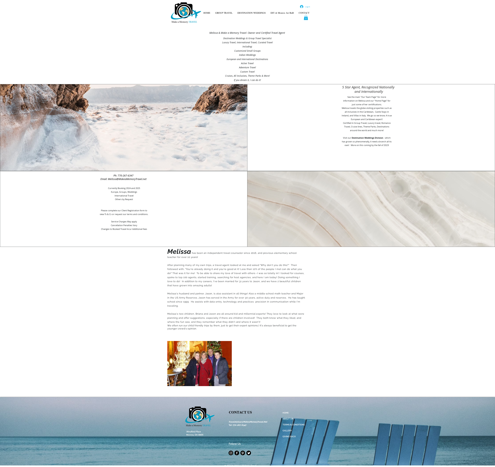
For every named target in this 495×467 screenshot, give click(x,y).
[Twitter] (248, 453)
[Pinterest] (242, 453)
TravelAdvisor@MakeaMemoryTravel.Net (248, 422)
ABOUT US (288, 419)
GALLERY (287, 430)
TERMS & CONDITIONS (294, 424)
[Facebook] (236, 453)
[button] (306, 17)
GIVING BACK (289, 436)
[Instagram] (231, 453)
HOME (286, 413)
